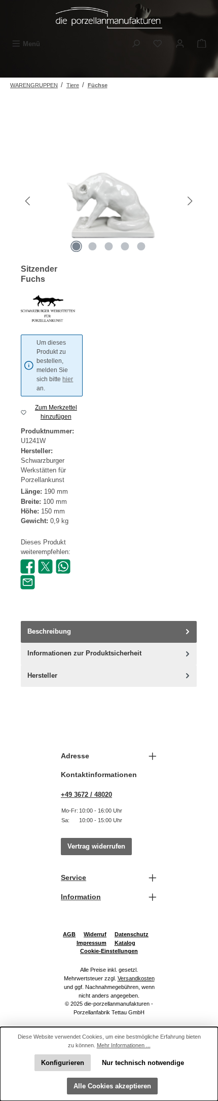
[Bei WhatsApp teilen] (63, 566)
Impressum (91, 943)
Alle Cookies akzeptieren (112, 1086)
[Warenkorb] (202, 43)
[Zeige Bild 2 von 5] (93, 246)
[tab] (109, 632)
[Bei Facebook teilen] (28, 566)
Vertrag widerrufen (96, 846)
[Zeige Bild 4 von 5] (125, 246)
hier (67, 379)
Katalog (125, 943)
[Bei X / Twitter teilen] (45, 566)
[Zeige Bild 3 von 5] (109, 246)
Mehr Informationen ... (124, 1045)
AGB (69, 934)
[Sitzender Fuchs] (109, 201)
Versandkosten (136, 978)
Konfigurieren (62, 1063)
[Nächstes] (189, 201)
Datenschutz (132, 934)
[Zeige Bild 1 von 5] (76, 246)
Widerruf (95, 934)
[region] (109, 201)
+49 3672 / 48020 (86, 794)
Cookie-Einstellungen (109, 951)
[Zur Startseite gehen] (109, 17)
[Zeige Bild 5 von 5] (141, 246)
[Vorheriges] (28, 201)
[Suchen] (136, 43)
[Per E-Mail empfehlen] (28, 581)
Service (73, 877)
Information (81, 897)
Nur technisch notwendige (143, 1063)
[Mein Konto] (180, 43)
